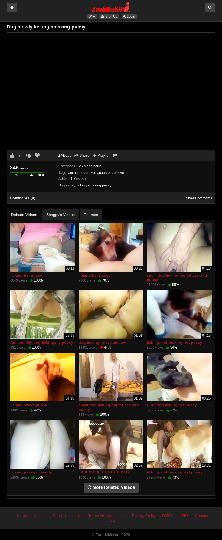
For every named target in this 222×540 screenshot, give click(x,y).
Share (84, 155)
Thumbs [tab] (91, 214)
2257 (184, 515)
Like (18, 155)
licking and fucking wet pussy (175, 472)
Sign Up (111, 16)
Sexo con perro (89, 166)
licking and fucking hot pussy (174, 342)
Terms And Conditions (107, 515)
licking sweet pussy (28, 405)
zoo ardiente (100, 173)
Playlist (102, 155)
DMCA (167, 515)
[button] (92, 16)
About (65, 155)
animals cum (78, 173)
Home (22, 515)
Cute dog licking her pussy (172, 405)
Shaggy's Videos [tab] (60, 214)
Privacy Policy (144, 515)
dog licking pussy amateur (103, 342)
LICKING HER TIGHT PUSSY (104, 472)
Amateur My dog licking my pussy (41, 342)
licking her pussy (26, 275)
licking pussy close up (31, 472)
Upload (40, 515)
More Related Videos (113, 487)
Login (130, 16)
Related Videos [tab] (24, 214)
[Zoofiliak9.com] (111, 6)
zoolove (118, 173)
